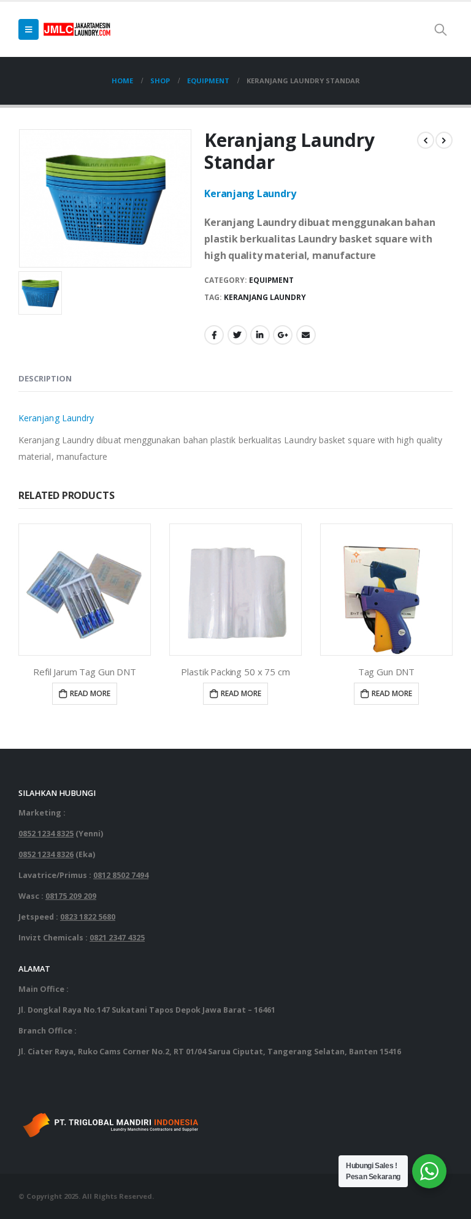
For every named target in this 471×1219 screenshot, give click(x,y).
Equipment (271, 280)
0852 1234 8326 (46, 854)
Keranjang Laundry (250, 193)
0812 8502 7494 (120, 875)
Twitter (237, 335)
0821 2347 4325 (117, 937)
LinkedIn (260, 335)
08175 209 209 (70, 896)
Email (306, 335)
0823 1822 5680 (87, 917)
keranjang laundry (265, 297)
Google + (283, 335)
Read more (90, 693)
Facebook (214, 335)
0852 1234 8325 (46, 833)
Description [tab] (45, 378)
